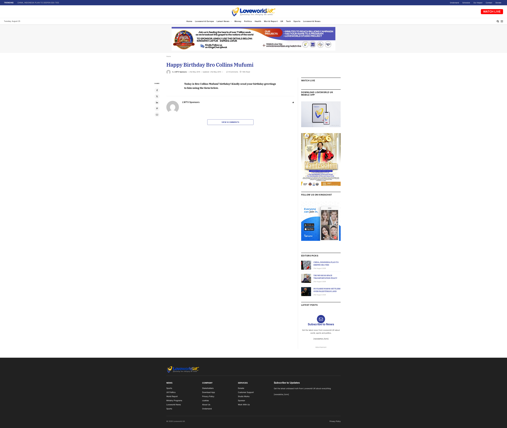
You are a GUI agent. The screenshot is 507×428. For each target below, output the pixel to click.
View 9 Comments (230, 122)
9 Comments (233, 72)
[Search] (497, 21)
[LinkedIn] (156, 102)
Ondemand (454, 3)
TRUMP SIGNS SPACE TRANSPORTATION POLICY (39, 3)
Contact (489, 3)
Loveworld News (312, 21)
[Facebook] (156, 90)
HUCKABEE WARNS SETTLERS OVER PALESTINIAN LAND (327, 290)
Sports (297, 21)
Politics (248, 21)
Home (189, 21)
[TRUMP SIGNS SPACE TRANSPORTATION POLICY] (306, 278)
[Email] (156, 114)
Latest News (223, 21)
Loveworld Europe (204, 21)
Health (258, 21)
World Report (271, 21)
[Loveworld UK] (253, 11)
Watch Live (492, 11)
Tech (288, 21)
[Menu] (502, 21)
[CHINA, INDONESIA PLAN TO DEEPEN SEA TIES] (306, 265)
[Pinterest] (156, 108)
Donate (498, 3)
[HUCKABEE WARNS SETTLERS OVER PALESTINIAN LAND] (306, 291)
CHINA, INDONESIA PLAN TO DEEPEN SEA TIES (326, 263)
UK (281, 21)
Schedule (466, 3)
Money (237, 21)
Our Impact (477, 3)
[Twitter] (156, 96)
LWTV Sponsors (180, 72)
